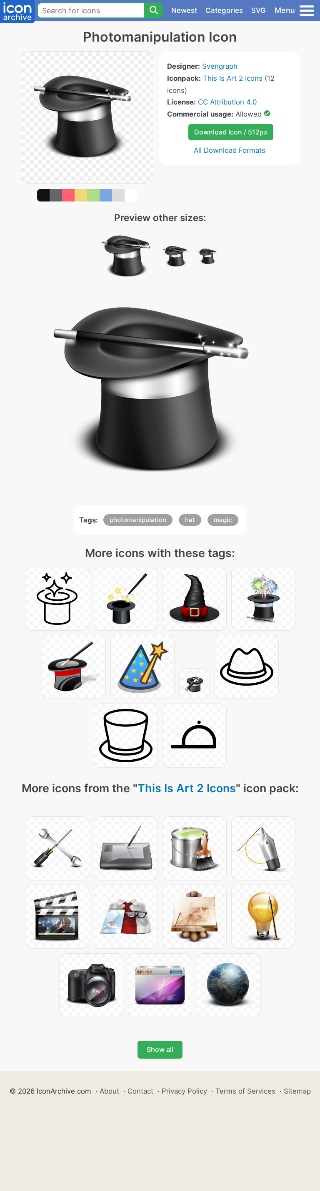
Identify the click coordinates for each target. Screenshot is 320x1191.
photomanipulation (138, 520)
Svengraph (220, 66)
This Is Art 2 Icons (232, 78)
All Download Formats (229, 150)
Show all (160, 1049)
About (109, 1091)
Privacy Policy (184, 1091)
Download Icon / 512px (231, 132)
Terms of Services (245, 1091)
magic (223, 520)
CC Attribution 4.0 (227, 102)
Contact (140, 1091)
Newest (184, 10)
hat (190, 520)
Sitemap (297, 1091)
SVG (258, 10)
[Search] (153, 10)
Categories (224, 10)
